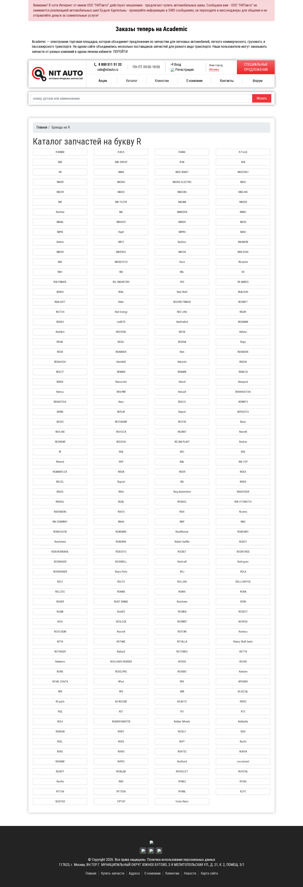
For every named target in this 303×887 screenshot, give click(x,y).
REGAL (60, 341)
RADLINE (243, 192)
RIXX (182, 511)
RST (121, 711)
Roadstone (60, 541)
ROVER (243, 661)
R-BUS (121, 152)
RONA (243, 591)
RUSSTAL (243, 771)
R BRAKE (60, 152)
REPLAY (121, 411)
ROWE (60, 671)
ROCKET (182, 551)
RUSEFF (60, 771)
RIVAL (121, 501)
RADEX (121, 192)
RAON (243, 222)
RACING (121, 182)
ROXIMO (182, 671)
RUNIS (121, 751)
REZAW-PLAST (182, 441)
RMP (182, 521)
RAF (60, 202)
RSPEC (243, 701)
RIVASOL (182, 501)
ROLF (60, 581)
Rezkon (243, 441)
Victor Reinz (182, 801)
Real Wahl (182, 292)
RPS (121, 691)
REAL (121, 292)
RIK (182, 481)
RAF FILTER (121, 202)
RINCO (60, 491)
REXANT (182, 431)
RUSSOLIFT (182, 771)
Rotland (121, 651)
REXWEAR (60, 441)
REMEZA (243, 371)
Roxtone (243, 671)
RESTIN (182, 421)
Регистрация (184, 69)
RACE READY (182, 172)
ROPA (243, 601)
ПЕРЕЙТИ (120, 52)
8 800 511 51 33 (110, 64)
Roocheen (182, 601)
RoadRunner (182, 531)
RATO (121, 242)
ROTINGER (60, 651)
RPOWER (243, 681)
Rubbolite (243, 721)
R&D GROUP (121, 162)
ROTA (60, 641)
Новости (190, 873)
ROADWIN (121, 541)
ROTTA (243, 651)
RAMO (243, 212)
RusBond (182, 761)
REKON (243, 361)
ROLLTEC (60, 591)
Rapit (121, 232)
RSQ (60, 711)
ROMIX (182, 591)
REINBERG (243, 351)
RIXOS (121, 511)
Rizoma (243, 511)
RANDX (182, 222)
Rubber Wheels (182, 721)
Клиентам (172, 873)
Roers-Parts (121, 571)
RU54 (60, 721)
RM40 (121, 521)
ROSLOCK (121, 621)
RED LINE (182, 312)
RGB (121, 451)
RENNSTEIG (60, 401)
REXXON (121, 441)
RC (243, 272)
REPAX (60, 411)
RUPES (121, 761)
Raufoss (182, 242)
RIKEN (243, 481)
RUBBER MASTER (121, 721)
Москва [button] (214, 69)
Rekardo (182, 361)
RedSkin (60, 331)
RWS (121, 781)
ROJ (182, 571)
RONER (60, 601)
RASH (243, 232)
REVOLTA (121, 431)
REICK (60, 351)
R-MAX (182, 152)
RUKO (60, 751)
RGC (182, 451)
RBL (182, 272)
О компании (194, 81)
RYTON (60, 791)
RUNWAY (60, 761)
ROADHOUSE (60, 531)
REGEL (121, 341)
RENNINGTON (243, 391)
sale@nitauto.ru (107, 69)
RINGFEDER (243, 491)
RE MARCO (243, 282)
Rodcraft (182, 561)
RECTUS (60, 312)
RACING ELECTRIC (182, 182)
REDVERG (121, 331)
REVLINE (60, 431)
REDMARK (243, 321)
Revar (243, 421)
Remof (182, 381)
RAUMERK (243, 242)
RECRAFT (243, 302)
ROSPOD (243, 621)
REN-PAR (121, 391)
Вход (177, 64)
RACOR (60, 192)
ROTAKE (121, 641)
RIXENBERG (60, 511)
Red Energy (121, 312)
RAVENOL (121, 252)
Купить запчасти (112, 873)
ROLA (243, 571)
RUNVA (243, 751)
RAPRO (182, 232)
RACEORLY (243, 172)
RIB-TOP (243, 461)
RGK (243, 451)
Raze (182, 262)
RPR (60, 691)
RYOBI (243, 781)
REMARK (182, 371)
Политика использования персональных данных (181, 859)
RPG (182, 681)
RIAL (182, 461)
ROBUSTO (121, 551)
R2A (243, 162)
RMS (243, 521)
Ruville (60, 781)
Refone (243, 331)
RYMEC (182, 781)
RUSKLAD (121, 771)
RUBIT (121, 731)
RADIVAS (182, 192)
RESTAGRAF (121, 421)
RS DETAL (243, 691)
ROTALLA (182, 641)
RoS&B (60, 611)
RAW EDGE (243, 252)
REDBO (60, 321)
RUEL (60, 741)
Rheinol (60, 461)
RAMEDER (182, 212)
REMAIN (121, 371)
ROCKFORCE (243, 551)
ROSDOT (243, 611)
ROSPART (182, 621)
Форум (257, 81)
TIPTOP (121, 801)
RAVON (182, 252)
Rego (243, 341)
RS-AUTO (182, 701)
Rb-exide (243, 262)
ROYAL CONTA (60, 681)
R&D (60, 162)
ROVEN (182, 661)
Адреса (134, 873)
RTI (182, 711)
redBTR (121, 321)
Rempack (243, 381)
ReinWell (121, 361)
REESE (182, 331)
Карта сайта (209, 873)
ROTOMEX (182, 651)
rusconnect (243, 761)
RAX (60, 262)
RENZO (182, 401)
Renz (121, 401)
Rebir (121, 302)
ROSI (60, 621)
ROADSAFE (243, 531)
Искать (262, 98)
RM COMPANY (60, 521)
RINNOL (60, 501)
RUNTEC (182, 751)
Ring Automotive (182, 491)
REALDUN (243, 292)
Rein (182, 351)
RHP (121, 461)
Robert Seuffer (182, 541)
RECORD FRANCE (182, 302)
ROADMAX (121, 531)
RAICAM (182, 202)
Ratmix (60, 242)
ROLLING (182, 581)
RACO (243, 182)
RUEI (243, 731)
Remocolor (121, 381)
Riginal (121, 481)
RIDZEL (60, 481)
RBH (60, 272)
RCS (182, 282)
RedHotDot (182, 321)
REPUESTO (243, 411)
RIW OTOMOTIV (243, 501)
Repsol (182, 411)
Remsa (60, 391)
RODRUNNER (60, 571)
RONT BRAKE (121, 601)
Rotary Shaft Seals (243, 641)
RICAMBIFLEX (60, 471)
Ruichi (243, 741)
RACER (60, 182)
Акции (102, 81)
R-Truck (243, 152)
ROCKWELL (121, 561)
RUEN (121, 741)
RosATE (121, 611)
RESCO (60, 421)
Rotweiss (60, 661)
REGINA (182, 341)
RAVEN (60, 252)
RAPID (60, 232)
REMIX (60, 381)
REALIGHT (60, 302)
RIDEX (243, 471)
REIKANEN (121, 351)
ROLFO (121, 581)
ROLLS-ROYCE (243, 581)
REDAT (243, 312)
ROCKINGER (60, 561)
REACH (60, 292)
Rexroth (243, 431)
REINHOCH (60, 361)
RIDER (182, 471)
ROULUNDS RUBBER (121, 661)
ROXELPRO (121, 671)
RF (60, 451)
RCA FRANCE (60, 282)
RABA (121, 172)
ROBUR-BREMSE (60, 551)
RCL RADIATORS (121, 282)
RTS (243, 711)
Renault (182, 391)
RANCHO (121, 222)
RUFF (182, 741)
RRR (182, 691)
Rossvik (121, 631)
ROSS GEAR (60, 631)
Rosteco (243, 631)
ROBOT (243, 541)
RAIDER (243, 202)
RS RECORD (121, 701)
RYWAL (182, 791)
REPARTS (243, 401)
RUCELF (182, 731)
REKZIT (60, 371)
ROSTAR (182, 631)
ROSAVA (182, 611)
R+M (182, 162)
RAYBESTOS (121, 262)
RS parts (60, 701)
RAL (121, 212)
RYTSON (121, 791)
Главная (41, 127)
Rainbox (60, 212)
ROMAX (121, 591)
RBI (121, 272)
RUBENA (60, 731)
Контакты (227, 81)
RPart (121, 681)
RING (121, 491)
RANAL (60, 222)
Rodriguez (243, 561)
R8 (60, 172)
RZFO (243, 791)
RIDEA (121, 471)
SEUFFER (60, 801)
